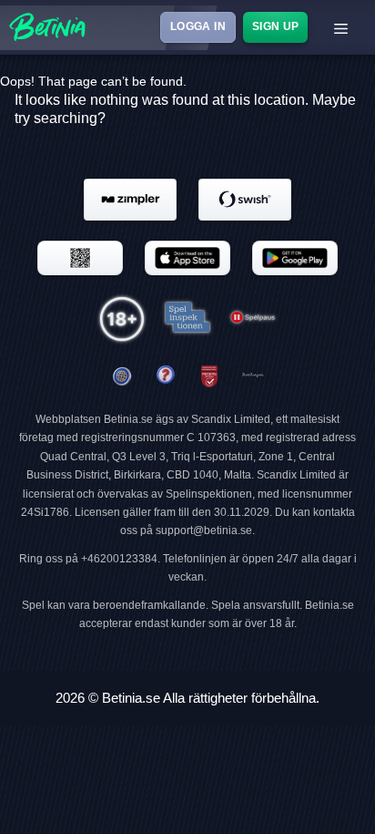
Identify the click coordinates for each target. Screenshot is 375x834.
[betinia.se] (166, 377)
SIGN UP (275, 26)
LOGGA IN (197, 26)
